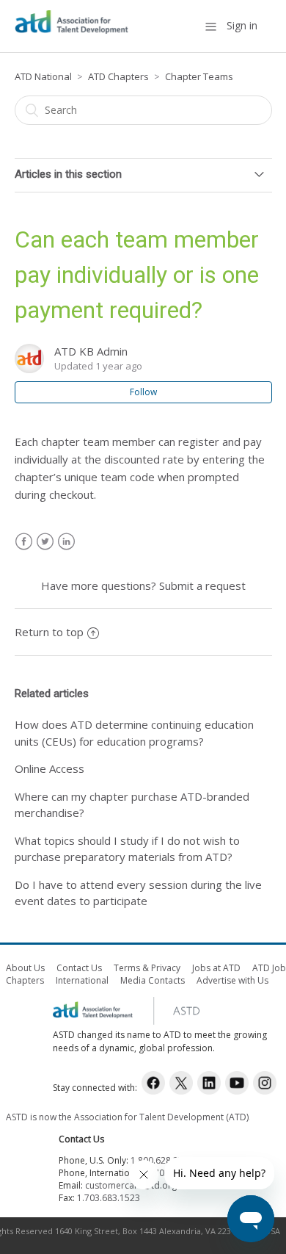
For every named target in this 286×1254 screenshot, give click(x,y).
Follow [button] (143, 392)
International (82, 980)
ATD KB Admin (91, 351)
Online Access (49, 768)
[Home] (72, 33)
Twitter (45, 542)
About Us (25, 968)
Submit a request (202, 585)
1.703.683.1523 (108, 1198)
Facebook (24, 542)
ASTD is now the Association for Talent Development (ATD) (127, 1117)
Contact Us (79, 968)
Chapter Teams (199, 76)
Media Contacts (152, 980)
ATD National (43, 76)
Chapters (25, 980)
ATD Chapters (118, 76)
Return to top (49, 631)
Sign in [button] (242, 25)
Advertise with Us (232, 980)
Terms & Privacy (147, 968)
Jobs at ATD (216, 968)
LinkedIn (66, 542)
